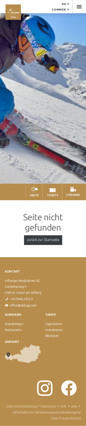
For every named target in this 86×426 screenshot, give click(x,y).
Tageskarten (53, 324)
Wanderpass (54, 330)
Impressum (48, 406)
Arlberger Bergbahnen (13, 12)
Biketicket (52, 336)
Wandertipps (14, 324)
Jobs (75, 406)
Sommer (59, 9)
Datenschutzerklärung (21, 406)
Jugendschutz (71, 418)
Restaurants (13, 330)
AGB (63, 406)
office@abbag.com (23, 305)
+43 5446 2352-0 (21, 299)
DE (64, 4)
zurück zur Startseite (43, 240)
